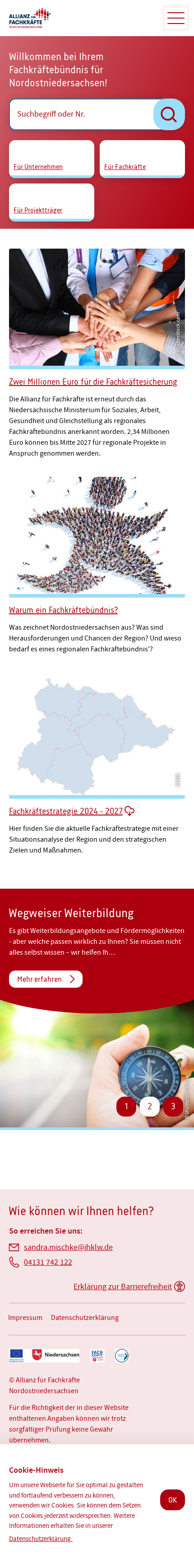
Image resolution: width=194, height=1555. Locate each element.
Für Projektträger (38, 210)
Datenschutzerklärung (85, 1317)
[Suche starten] (169, 114)
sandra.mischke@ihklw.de (68, 1247)
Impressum (25, 1317)
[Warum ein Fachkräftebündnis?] (97, 565)
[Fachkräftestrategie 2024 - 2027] (97, 764)
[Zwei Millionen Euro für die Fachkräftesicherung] (97, 350)
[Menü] (176, 18)
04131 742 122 (48, 1262)
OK (172, 1499)
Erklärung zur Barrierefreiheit (123, 1287)
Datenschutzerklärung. (41, 1539)
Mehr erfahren (39, 979)
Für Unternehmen (38, 167)
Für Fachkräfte (125, 167)
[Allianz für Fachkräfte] (81, 18)
